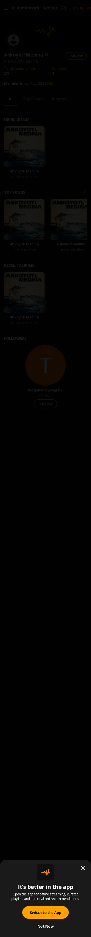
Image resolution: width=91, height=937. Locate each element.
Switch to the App (45, 912)
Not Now (45, 926)
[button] (45, 468)
